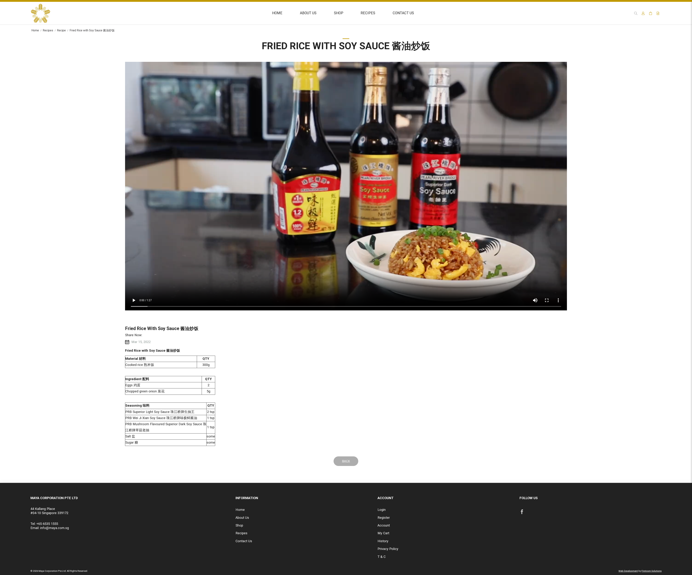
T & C (382, 557)
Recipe (61, 30)
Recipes (48, 30)
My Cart (383, 533)
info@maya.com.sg (54, 528)
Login (382, 510)
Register (384, 518)
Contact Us (244, 541)
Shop (239, 525)
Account (384, 525)
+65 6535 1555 (47, 524)
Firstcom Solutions (652, 571)
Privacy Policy (388, 549)
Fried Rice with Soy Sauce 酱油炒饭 (92, 30)
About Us (242, 518)
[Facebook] (522, 512)
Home (35, 30)
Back (346, 461)
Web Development (628, 571)
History (383, 541)
